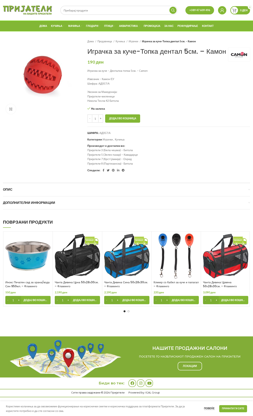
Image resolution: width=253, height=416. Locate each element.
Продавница (104, 41)
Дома (90, 41)
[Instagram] (140, 383)
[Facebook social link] (103, 170)
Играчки (134, 41)
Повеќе (209, 408)
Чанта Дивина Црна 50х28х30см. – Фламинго (76, 284)
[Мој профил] (222, 10)
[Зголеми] (11, 109)
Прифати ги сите (233, 408)
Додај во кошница (122, 118)
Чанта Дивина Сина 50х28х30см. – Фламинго (126, 284)
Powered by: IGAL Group (144, 392)
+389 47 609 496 (199, 10)
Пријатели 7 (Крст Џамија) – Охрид (109, 159)
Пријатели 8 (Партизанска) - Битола (110, 163)
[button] (28, 300)
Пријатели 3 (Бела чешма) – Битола (110, 150)
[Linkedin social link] (118, 170)
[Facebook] (132, 383)
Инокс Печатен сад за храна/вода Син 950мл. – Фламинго (27, 284)
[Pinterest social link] (113, 170)
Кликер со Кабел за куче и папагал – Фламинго (176, 284)
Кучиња (121, 41)
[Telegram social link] (123, 170)
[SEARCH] (173, 10)
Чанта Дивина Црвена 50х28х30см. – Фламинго (220, 284)
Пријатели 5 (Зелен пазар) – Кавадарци (112, 154)
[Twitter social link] (108, 170)
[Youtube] (149, 383)
